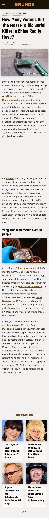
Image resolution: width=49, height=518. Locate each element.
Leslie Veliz (10, 42)
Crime (5, 14)
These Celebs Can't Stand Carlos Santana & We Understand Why (36, 494)
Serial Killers (19, 13)
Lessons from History (30, 286)
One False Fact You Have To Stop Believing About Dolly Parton (35, 451)
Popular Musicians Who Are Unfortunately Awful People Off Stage (13, 495)
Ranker (10, 178)
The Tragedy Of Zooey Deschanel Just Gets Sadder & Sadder (12, 451)
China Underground (26, 268)
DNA (17, 301)
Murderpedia (9, 328)
